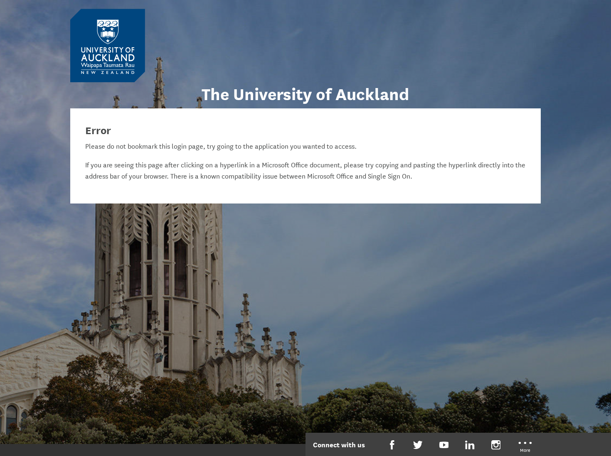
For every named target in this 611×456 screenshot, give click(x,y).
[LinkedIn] (470, 445)
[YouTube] (444, 445)
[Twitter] (418, 445)
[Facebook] (392, 445)
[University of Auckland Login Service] (107, 44)
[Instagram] (496, 445)
